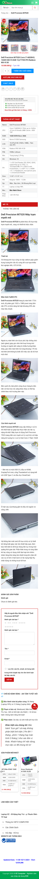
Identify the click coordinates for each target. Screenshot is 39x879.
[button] (32, 2)
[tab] (11, 119)
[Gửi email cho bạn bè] (15, 89)
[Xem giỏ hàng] (36, 2)
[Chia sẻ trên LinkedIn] (22, 89)
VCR (26, 876)
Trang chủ (4, 13)
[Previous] (4, 30)
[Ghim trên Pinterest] (18, 89)
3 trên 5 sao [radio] (14, 622)
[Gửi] (34, 8)
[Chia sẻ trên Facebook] (7, 89)
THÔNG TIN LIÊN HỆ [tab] (11, 209)
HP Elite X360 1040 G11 (9, 770)
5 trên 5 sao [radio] (8, 626)
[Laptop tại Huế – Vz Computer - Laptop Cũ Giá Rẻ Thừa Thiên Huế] (7, 2)
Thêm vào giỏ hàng (22, 71)
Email (7, 659)
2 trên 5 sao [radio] (9, 622)
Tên (7, 649)
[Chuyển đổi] (3, 822)
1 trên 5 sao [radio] (5, 622)
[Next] (34, 30)
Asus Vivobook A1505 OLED (26, 770)
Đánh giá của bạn (12, 619)
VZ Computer (20, 873)
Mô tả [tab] (5, 204)
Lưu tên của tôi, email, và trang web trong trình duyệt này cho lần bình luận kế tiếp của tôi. (19, 672)
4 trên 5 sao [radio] (21, 622)
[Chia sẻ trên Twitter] (11, 89)
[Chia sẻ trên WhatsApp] (3, 89)
